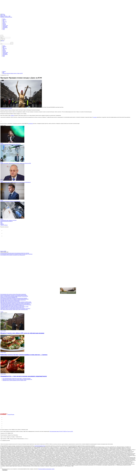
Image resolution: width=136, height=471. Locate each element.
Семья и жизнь (3, 330)
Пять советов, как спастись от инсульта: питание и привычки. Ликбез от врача (15, 301)
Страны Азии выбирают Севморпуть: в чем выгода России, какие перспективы (16, 302)
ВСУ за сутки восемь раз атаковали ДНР (8, 297)
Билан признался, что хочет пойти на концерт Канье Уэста (12, 307)
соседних (95, 117)
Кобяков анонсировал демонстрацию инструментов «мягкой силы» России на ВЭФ (15, 163)
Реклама (12, 414)
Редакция (9, 414)
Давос (1, 223)
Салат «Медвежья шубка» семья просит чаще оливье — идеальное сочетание (16, 378)
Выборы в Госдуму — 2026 (5, 16)
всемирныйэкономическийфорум (6, 221)
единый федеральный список (40, 445)
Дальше (1, 311)
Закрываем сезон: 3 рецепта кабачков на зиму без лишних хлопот (14, 380)
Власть (1, 162)
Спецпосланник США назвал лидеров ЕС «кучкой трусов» (12, 305)
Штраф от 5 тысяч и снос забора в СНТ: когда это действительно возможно (22, 333)
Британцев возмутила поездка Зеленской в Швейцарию (10, 144)
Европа (1, 143)
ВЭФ (1, 222)
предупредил (30, 123)
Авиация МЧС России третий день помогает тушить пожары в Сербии (14, 306)
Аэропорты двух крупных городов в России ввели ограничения (13, 294)
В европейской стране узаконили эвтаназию (8, 220)
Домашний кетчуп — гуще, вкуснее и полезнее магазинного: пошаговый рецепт (23, 376)
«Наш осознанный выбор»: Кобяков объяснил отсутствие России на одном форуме (15, 182)
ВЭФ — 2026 (2, 15)
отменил (12, 115)
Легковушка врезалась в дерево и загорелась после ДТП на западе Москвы (15, 303)
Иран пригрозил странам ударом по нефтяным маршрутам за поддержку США (15, 304)
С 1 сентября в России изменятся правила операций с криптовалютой (14, 296)
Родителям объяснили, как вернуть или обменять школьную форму (13, 295)
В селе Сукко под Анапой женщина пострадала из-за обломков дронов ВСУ (15, 308)
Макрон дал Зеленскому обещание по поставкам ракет (10, 201)
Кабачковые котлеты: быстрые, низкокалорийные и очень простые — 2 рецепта (23, 354)
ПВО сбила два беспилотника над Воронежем (9, 300)
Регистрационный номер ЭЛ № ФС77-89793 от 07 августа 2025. (61, 431)
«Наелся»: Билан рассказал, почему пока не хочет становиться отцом (14, 309)
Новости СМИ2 (3, 251)
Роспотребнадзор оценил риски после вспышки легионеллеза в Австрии (14, 253)
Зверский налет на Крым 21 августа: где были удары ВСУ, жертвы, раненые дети (17, 379)
